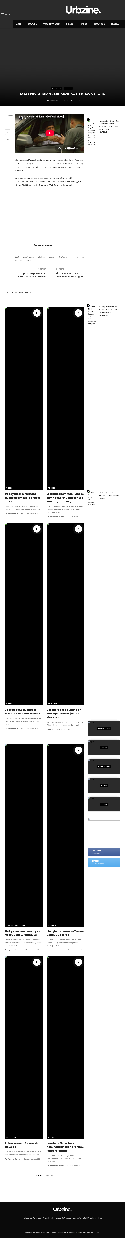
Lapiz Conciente (28, 257)
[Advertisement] (106, 696)
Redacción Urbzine (52, 100)
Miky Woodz (62, 257)
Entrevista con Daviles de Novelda (21, 1145)
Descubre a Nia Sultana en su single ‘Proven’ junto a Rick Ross (64, 713)
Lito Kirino (41, 257)
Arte (18, 24)
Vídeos (68, 88)
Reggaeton (56, 88)
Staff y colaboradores (92, 1218)
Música (115, 24)
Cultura (32, 24)
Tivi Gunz (28, 261)
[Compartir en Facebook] (7, 132)
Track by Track (51, 24)
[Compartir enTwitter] (7, 140)
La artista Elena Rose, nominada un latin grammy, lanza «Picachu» (65, 1147)
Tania (51, 729)
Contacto (77, 1218)
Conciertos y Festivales (17, 925)
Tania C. (97, 1232)
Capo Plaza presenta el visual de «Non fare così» (32, 275)
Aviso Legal (48, 1218)
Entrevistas (11, 1137)
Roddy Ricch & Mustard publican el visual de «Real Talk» (22, 497)
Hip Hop (83, 24)
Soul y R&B (99, 24)
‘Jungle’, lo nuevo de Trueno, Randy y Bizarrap (65, 933)
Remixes (51, 488)
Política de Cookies (63, 1218)
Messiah (52, 257)
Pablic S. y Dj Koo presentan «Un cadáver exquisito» (109, 495)
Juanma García (14, 1159)
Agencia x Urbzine (15, 950)
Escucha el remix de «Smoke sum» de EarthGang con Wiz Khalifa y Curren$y (65, 497)
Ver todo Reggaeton (43, 1176)
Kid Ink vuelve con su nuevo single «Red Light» (69, 275)
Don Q (17, 257)
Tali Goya (18, 261)
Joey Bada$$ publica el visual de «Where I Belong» (22, 711)
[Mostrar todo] (104, 728)
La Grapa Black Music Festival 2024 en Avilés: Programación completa (109, 310)
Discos (69, 24)
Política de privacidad (32, 1218)
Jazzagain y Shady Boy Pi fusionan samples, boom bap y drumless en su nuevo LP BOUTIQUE (109, 126)
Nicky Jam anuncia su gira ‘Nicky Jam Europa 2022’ (22, 933)
